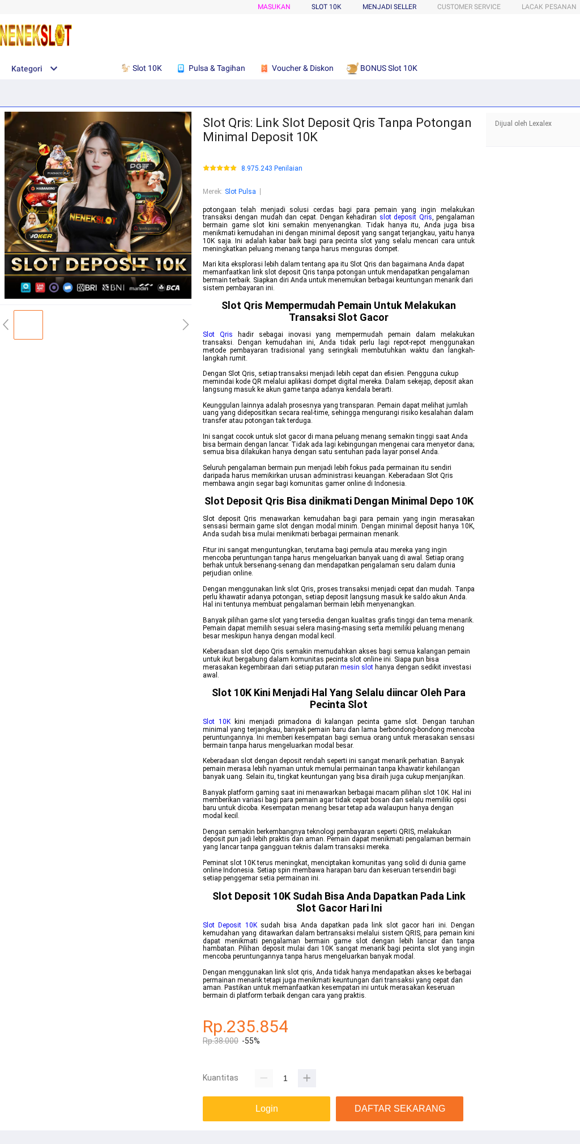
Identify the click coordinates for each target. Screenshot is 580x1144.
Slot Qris (218, 334)
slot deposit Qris (405, 217)
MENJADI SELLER (389, 7)
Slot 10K (217, 722)
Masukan (274, 7)
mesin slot (356, 667)
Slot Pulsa (240, 192)
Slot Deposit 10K (230, 925)
